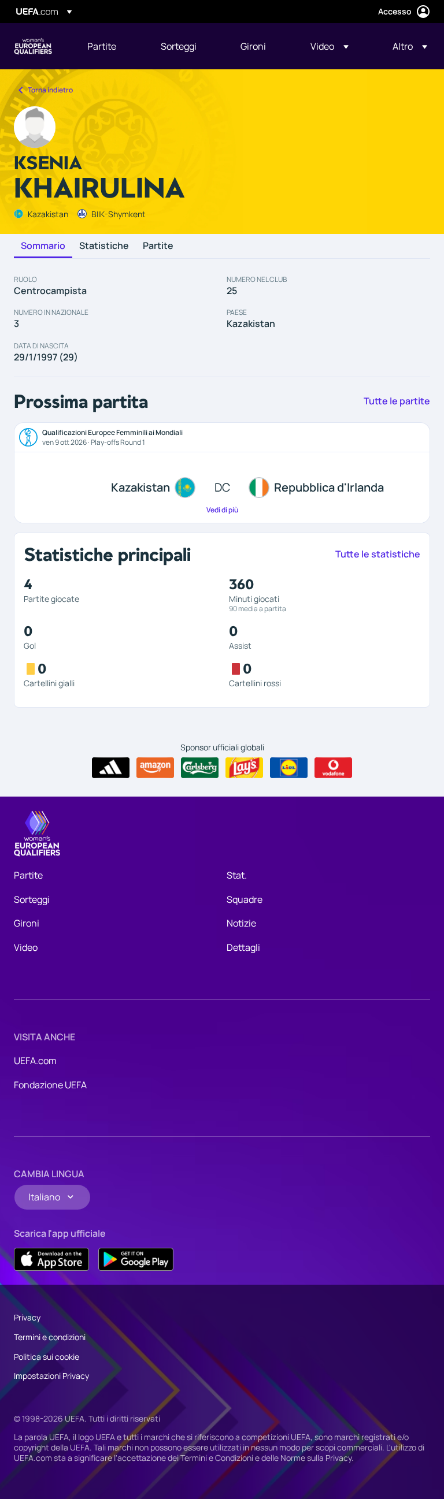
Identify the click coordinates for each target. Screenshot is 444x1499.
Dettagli (243, 947)
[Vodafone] (333, 767)
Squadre (244, 899)
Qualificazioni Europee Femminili (33, 46)
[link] (102, 46)
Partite (158, 246)
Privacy (27, 1317)
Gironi (26, 923)
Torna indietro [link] (50, 90)
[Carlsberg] (200, 767)
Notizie (241, 923)
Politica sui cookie (46, 1356)
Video (26, 947)
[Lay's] (244, 767)
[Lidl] (289, 767)
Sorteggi (32, 899)
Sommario (43, 246)
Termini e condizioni (50, 1336)
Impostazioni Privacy (51, 1375)
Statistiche (104, 246)
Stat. (237, 875)
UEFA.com (35, 1060)
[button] (329, 46)
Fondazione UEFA (50, 1084)
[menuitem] (109, 46)
